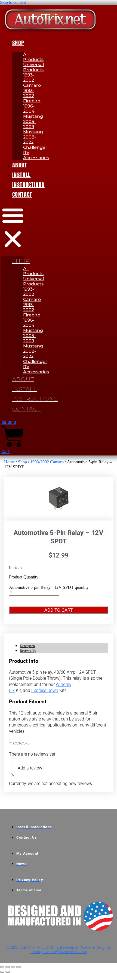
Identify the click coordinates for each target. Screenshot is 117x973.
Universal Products (33, 67)
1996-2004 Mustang (33, 111)
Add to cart (58, 610)
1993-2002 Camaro (32, 80)
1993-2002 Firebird (32, 95)
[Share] (13, 967)
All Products (33, 57)
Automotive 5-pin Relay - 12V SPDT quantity (49, 587)
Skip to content (13, 2)
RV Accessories (36, 155)
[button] (12, 228)
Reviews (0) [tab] (28, 651)
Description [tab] (27, 646)
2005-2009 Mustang (33, 126)
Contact (22, 194)
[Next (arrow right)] (7, 972)
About (19, 165)
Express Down (44, 690)
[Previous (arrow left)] (2, 972)
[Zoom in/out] (2, 967)
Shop (18, 43)
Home (9, 462)
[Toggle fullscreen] (7, 967)
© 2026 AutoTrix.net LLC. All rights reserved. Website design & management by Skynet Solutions (58, 949)
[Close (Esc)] (18, 967)
